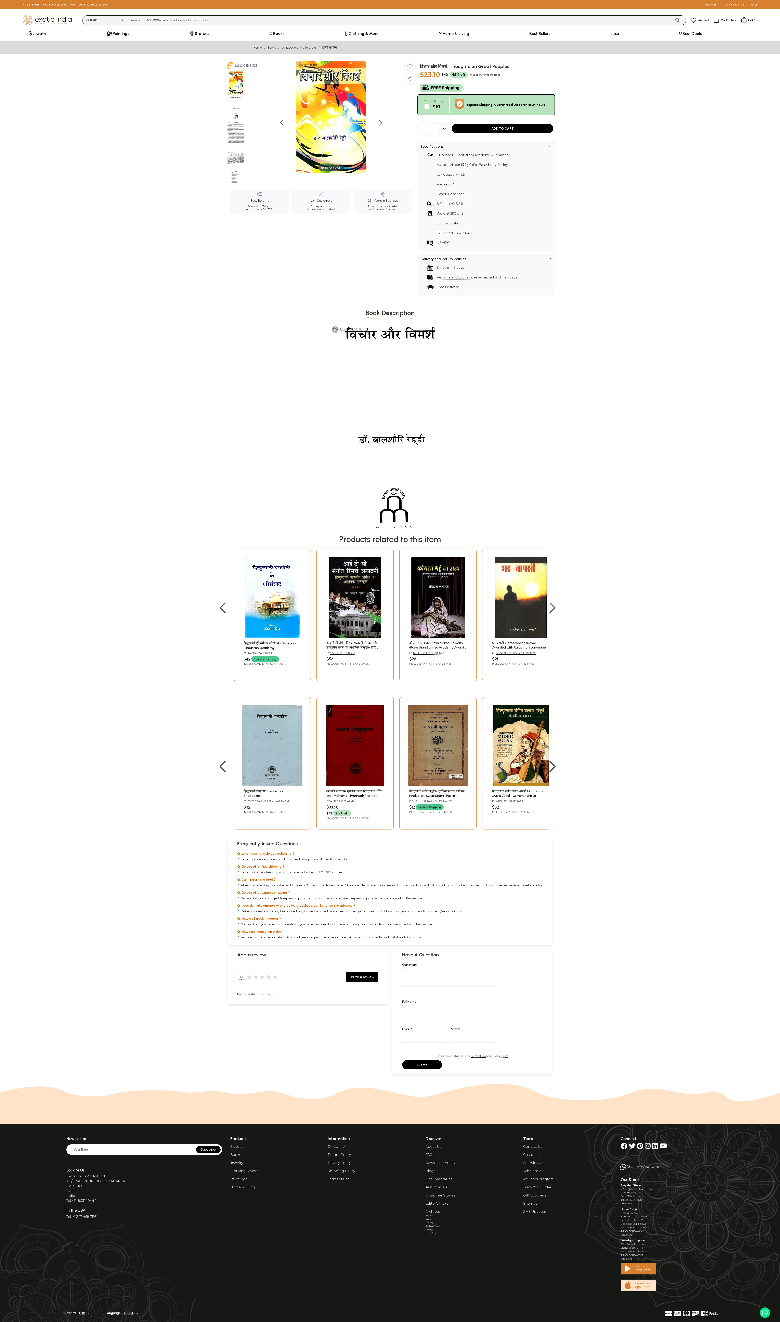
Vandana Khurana (342, 652)
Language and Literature (299, 47)
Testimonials (436, 1187)
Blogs (430, 1171)
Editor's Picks (437, 1203)
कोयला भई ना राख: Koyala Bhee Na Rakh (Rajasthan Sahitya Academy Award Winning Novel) (436, 647)
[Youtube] (663, 1147)
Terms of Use (478, 1055)
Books (272, 47)
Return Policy (339, 1155)
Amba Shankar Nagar (275, 801)
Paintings (238, 1179)
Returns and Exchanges (457, 277)
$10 (436, 106)
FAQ (754, 4)
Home (258, 47)
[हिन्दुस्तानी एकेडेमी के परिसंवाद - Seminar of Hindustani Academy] (272, 637)
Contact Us (532, 1147)
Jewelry (236, 1163)
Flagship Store (631, 1185)
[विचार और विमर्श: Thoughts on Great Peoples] (236, 83)
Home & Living (242, 1187)
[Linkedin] (655, 1147)
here (342, 924)
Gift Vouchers (534, 1195)
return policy (534, 885)
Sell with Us (533, 1163)
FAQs (430, 1155)
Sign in (711, 4)
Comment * (410, 965)
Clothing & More (244, 1171)
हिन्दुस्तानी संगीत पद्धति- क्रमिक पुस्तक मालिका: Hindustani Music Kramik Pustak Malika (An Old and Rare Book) (437, 795)
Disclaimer (337, 1147)
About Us (433, 1147)
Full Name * (410, 1002)
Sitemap (530, 1203)
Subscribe (208, 1149)
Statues (236, 1147)
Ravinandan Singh (259, 653)
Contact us (734, 4)
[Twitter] (632, 1147)
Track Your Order (537, 1187)
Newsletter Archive (441, 1163)
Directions (626, 1203)
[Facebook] (624, 1147)
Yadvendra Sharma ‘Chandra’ (516, 652)
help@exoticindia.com (448, 911)
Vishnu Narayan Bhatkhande (432, 801)
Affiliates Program (538, 1179)
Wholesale (532, 1171)
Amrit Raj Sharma (342, 801)
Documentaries (439, 1179)
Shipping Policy (341, 1171)
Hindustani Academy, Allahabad (482, 155)
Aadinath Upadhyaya (509, 801)
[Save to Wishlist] (409, 67)
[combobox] (399, 20)
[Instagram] (648, 1147)
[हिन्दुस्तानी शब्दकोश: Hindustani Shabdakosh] (272, 785)
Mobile (455, 1029)
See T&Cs (267, 209)
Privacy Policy (500, 1055)
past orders (376, 924)
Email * (407, 1029)
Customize (532, 1155)
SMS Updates (534, 1212)
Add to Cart (502, 128)
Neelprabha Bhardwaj (429, 652)
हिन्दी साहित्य (329, 47)
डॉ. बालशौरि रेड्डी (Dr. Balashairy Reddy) (479, 165)
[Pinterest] (640, 1147)
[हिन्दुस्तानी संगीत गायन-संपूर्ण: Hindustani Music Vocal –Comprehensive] (521, 785)
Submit (422, 1065)
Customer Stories (440, 1195)
